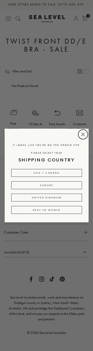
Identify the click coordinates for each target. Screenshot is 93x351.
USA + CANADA (46, 173)
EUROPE (46, 185)
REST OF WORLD (46, 210)
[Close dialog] (83, 134)
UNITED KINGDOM (46, 197)
